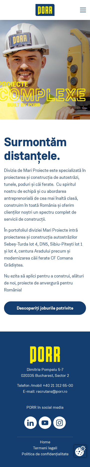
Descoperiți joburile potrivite (45, 308)
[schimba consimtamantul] (80, 451)
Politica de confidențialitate (45, 454)
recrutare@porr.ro (51, 391)
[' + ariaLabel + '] (45, 10)
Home (45, 442)
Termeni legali (45, 448)
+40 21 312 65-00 (58, 385)
